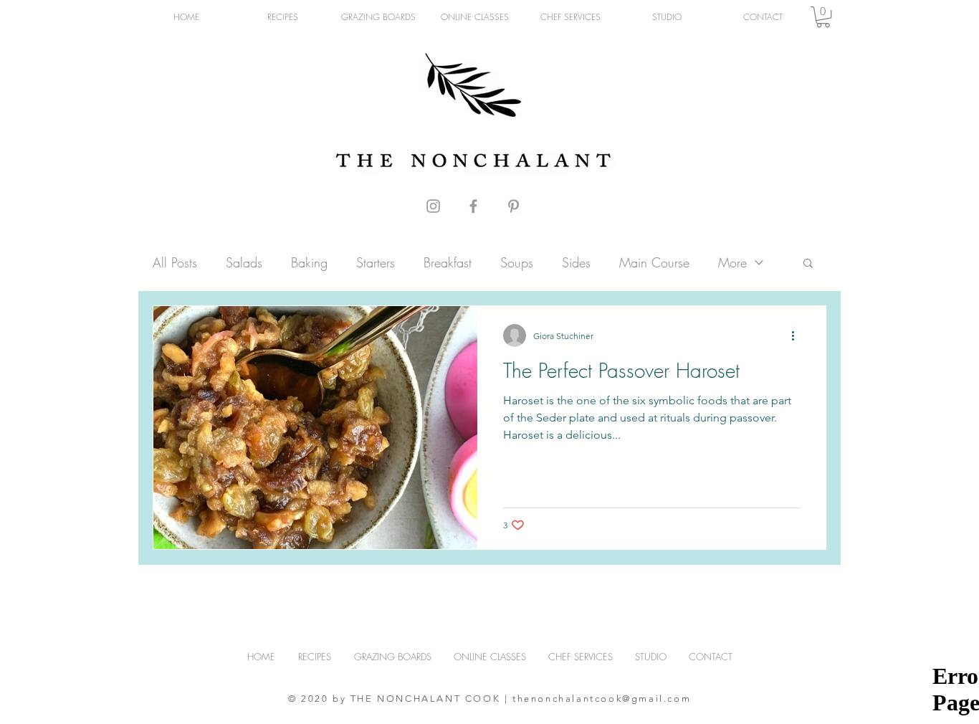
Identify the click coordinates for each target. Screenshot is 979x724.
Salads (244, 262)
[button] (823, 16)
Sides (576, 262)
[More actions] (797, 335)
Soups (516, 262)
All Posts (175, 262)
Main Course (654, 262)
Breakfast (448, 262)
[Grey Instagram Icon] (433, 206)
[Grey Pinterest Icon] (513, 206)
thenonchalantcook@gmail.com (601, 698)
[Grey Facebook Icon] (473, 206)
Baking (309, 262)
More (732, 262)
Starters (375, 262)
